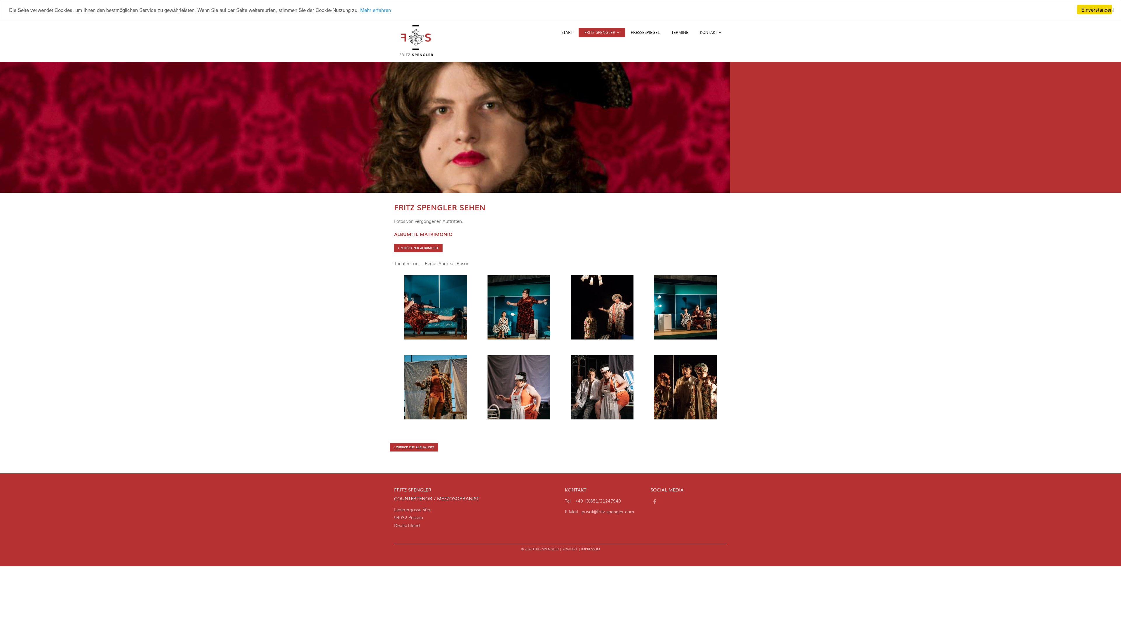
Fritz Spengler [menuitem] (599, 32)
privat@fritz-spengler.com (608, 511)
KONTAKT (570, 549)
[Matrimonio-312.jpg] (685, 389)
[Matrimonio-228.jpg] (602, 389)
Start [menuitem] (567, 32)
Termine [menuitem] (679, 32)
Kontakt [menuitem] (708, 32)
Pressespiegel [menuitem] (645, 32)
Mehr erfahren (375, 9)
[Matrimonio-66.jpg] (519, 309)
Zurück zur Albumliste (420, 248)
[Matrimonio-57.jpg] (435, 309)
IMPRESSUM (590, 549)
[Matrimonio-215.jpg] (435, 389)
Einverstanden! (1096, 9)
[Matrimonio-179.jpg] (602, 309)
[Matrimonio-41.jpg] (685, 309)
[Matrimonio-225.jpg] (519, 389)
